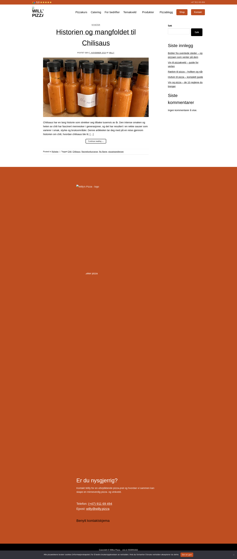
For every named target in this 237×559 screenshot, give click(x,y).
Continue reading (96, 141)
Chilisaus (76, 151)
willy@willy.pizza (97, 509)
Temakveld (129, 12)
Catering (96, 12)
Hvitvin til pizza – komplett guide (185, 77)
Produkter (148, 12)
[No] (233, 555)
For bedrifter (112, 12)
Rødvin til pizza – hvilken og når (185, 71)
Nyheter (96, 25)
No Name (103, 151)
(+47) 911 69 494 (100, 504)
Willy (111, 53)
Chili (69, 151)
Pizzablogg (166, 12)
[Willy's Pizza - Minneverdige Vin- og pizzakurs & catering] (44, 12)
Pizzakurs (81, 12)
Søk (170, 26)
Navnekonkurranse (89, 151)
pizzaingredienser (116, 151)
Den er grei (187, 555)
